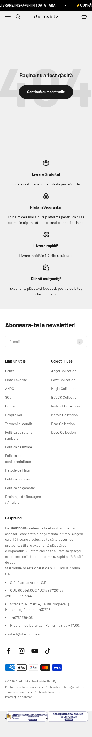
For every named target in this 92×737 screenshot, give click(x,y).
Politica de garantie (20, 488)
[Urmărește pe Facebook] (8, 650)
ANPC (9, 388)
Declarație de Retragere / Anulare (23, 499)
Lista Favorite (16, 380)
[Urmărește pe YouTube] (34, 650)
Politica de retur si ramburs (19, 435)
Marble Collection (64, 415)
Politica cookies (17, 479)
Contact (11, 406)
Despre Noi (13, 415)
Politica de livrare (18, 447)
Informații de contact (18, 696)
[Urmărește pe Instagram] (21, 650)
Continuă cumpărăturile (46, 92)
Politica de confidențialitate (18, 458)
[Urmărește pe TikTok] (47, 650)
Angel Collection (63, 371)
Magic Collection (64, 388)
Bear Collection (63, 423)
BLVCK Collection (65, 397)
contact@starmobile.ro (23, 634)
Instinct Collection (65, 406)
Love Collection (63, 380)
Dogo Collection (63, 432)
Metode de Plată (17, 470)
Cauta (9, 371)
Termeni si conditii (19, 423)
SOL (8, 397)
